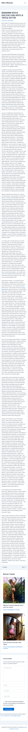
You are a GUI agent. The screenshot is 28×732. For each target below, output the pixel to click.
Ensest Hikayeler (11, 646)
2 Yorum (5, 646)
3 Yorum (5, 609)
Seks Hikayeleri (11, 609)
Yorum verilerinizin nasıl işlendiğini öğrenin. (11, 715)
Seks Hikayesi (7, 3)
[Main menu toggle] (25, 2)
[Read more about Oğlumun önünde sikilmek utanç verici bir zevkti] (14, 590)
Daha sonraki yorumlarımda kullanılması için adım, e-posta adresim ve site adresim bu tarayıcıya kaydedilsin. (14, 703)
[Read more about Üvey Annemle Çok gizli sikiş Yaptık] (14, 626)
